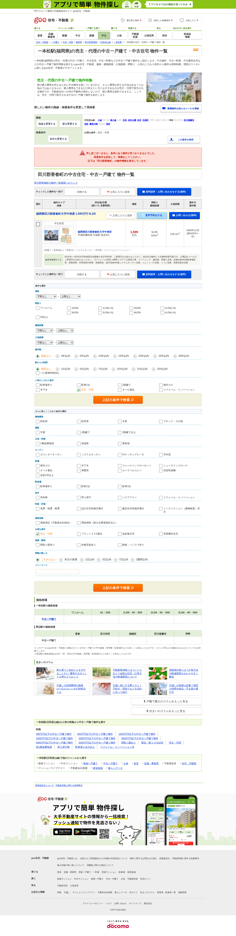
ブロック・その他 (173, 421)
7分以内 (102, 368)
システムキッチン (91, 454)
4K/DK (137, 312)
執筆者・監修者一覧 (166, 892)
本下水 (44, 389)
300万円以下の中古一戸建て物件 (54, 734)
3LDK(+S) (108, 312)
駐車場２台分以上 (85, 747)
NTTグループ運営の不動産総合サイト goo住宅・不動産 (62, 11)
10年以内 (103, 355)
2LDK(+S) (170, 308)
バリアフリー (129, 497)
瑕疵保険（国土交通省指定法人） (99, 522)
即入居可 (86, 497)
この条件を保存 (185, 139)
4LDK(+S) (170, 312)
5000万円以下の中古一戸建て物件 (97, 742)
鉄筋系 (44, 421)
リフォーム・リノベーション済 (117, 747)
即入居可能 (64, 747)
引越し (67, 892)
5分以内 (84, 368)
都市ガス (168, 384)
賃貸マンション (109, 872)
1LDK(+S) (108, 308)
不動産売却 (62, 885)
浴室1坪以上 (47, 475)
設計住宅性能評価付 (92, 508)
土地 (125, 763)
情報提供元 (164, 858)
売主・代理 (87, 389)
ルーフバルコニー (132, 470)
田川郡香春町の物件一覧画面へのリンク (56, 182)
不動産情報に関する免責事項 (68, 785)
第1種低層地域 (44, 747)
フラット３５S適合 (91, 533)
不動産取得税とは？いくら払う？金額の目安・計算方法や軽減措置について (127, 673)
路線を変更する (47, 123)
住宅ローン (145, 879)
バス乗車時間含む (50, 372)
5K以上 (44, 317)
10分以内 (122, 368)
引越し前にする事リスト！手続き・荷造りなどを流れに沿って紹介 (127, 688)
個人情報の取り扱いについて (70, 865)
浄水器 (167, 454)
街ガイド (133, 892)
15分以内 (142, 368)
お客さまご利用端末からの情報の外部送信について (104, 858)
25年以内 (163, 355)
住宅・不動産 (189, 763)
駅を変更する (70, 123)
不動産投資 (132, 879)
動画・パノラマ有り (133, 544)
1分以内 (65, 368)
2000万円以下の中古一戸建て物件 (97, 738)
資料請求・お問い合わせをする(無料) (166, 191)
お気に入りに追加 (120, 191)
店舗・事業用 (151, 763)
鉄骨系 (85, 421)
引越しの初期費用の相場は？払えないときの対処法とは (71, 688)
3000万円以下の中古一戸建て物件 (139, 738)
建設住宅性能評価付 (133, 508)
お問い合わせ (120, 903)
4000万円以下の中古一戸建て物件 (54, 742)
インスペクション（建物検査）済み (181, 510)
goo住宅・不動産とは (67, 858)
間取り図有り (47, 544)
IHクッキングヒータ (133, 454)
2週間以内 (142, 559)
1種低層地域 (47, 443)
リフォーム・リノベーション (179, 389)
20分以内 (162, 368)
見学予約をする (153, 215)
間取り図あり (128, 742)
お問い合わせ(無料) (186, 215)
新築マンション (64, 879)
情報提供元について (44, 785)
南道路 (85, 443)
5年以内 (84, 355)
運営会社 (148, 903)
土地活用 (74, 885)
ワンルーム (46, 307)
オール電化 (128, 389)
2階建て (126, 384)
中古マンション (81, 879)
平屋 (42, 432)
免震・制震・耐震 (50, 508)
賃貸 (136, 763)
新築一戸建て (90, 763)
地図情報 (182, 892)
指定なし (46, 355)
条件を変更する (58, 138)
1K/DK (75, 308)
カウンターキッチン (51, 454)
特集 (59, 892)
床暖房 (85, 470)
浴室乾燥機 (169, 470)
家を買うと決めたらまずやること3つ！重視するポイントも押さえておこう (71, 673)
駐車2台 (85, 384)
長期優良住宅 (170, 533)
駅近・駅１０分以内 (152, 742)
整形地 (126, 443)
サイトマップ (135, 903)
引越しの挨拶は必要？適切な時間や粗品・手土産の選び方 (183, 688)
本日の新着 (70, 559)
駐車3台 (126, 486)
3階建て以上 (129, 432)
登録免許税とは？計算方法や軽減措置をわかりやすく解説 (183, 673)
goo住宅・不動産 (40, 858)
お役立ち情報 (38, 892)
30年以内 (183, 355)
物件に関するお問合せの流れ (143, 858)
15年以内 (123, 355)
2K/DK (137, 308)
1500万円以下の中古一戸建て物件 (54, 738)
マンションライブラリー (83, 892)
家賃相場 (98, 768)
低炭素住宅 (128, 533)
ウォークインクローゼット (136, 465)
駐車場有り (46, 384)
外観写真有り (88, 544)
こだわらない (49, 559)
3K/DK (75, 312)
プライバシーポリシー (92, 903)
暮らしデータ (115, 768)
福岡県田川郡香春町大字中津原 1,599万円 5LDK (66, 213)
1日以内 (89, 559)
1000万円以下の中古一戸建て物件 (137, 734)
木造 (124, 421)
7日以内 (123, 559)
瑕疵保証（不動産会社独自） (56, 522)
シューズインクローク (175, 465)
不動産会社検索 (105, 892)
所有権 (44, 497)
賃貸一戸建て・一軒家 (89, 872)
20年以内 (143, 355)
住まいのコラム (147, 892)
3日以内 (106, 559)
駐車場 (122, 872)
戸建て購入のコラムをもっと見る (167, 701)
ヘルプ (108, 903)
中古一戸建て (110, 763)
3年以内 (65, 355)
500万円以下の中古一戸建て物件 (95, 734)
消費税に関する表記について (100, 865)
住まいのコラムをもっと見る (167, 711)
